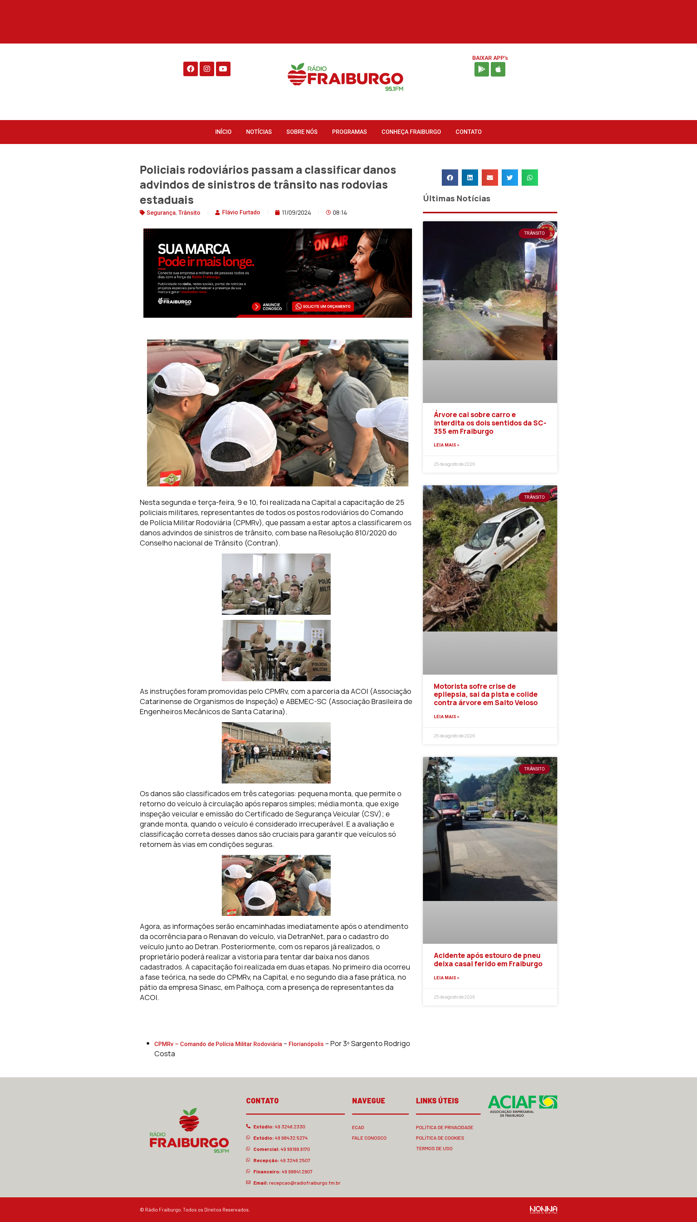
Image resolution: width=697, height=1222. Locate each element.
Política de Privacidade (444, 1127)
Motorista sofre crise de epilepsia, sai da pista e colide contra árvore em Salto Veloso (486, 695)
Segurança (161, 212)
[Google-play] (481, 69)
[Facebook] (190, 69)
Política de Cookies (440, 1138)
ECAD (358, 1127)
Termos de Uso (434, 1148)
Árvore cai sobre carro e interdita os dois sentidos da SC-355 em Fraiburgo (490, 423)
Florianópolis (307, 1044)
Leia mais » (446, 445)
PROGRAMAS (349, 131)
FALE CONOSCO (369, 1138)
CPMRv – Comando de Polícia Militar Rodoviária (219, 1044)
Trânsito (189, 212)
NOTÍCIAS (259, 131)
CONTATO (469, 131)
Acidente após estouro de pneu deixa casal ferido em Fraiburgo (488, 959)
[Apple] (498, 69)
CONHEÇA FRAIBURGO (411, 131)
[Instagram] (207, 69)
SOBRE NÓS (302, 131)
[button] (450, 177)
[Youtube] (223, 69)
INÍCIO (223, 131)
